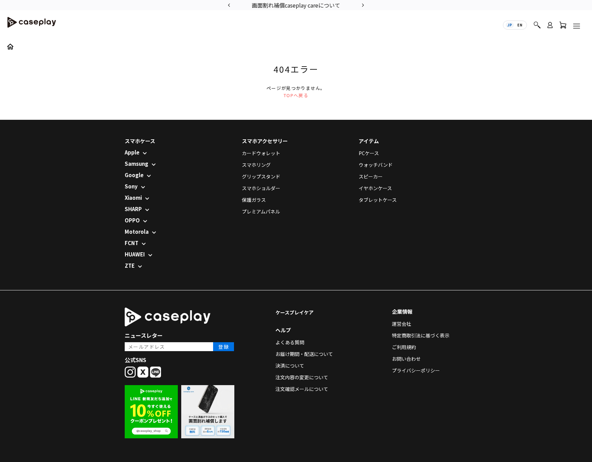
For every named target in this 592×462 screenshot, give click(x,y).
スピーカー (371, 176)
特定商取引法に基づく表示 (420, 335)
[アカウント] (550, 28)
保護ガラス (254, 199)
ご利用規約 (404, 347)
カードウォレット (261, 153)
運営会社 (401, 323)
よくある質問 (289, 342)
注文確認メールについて (301, 388)
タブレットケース (378, 199)
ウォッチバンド (376, 164)
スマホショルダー (261, 188)
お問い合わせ (406, 358)
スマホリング (256, 164)
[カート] (562, 26)
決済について (289, 365)
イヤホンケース (375, 188)
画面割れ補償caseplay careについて (296, 5)
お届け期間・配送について (304, 353)
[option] (296, 4)
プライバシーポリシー (416, 370)
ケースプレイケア (294, 312)
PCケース (369, 153)
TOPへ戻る (296, 95)
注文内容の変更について (301, 377)
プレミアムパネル (261, 211)
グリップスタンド (261, 176)
